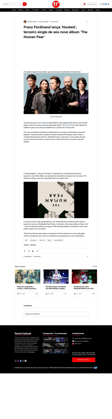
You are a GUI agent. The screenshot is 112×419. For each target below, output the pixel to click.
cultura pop (33, 240)
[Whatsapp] (101, 4)
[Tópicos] (25, 361)
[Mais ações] (87, 22)
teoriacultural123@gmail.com (83, 338)
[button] (90, 10)
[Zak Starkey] (56, 276)
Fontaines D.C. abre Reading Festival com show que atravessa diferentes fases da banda (84, 287)
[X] (108, 4)
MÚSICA (26, 245)
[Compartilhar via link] (37, 251)
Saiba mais (31, 352)
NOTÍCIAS (33, 245)
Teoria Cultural (23, 333)
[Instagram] (103, 4)
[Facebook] (106, 4)
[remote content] (56, 55)
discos (49, 240)
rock (26, 240)
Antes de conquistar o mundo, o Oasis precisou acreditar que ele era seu (26, 287)
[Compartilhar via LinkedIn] (33, 251)
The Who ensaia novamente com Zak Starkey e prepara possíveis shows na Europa (56, 287)
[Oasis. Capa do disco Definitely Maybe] (27, 276)
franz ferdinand (58, 240)
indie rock (42, 240)
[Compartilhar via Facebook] (24, 251)
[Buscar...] (25, 4)
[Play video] (56, 200)
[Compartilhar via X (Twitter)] (29, 251)
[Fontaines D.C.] (84, 276)
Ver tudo (94, 266)
